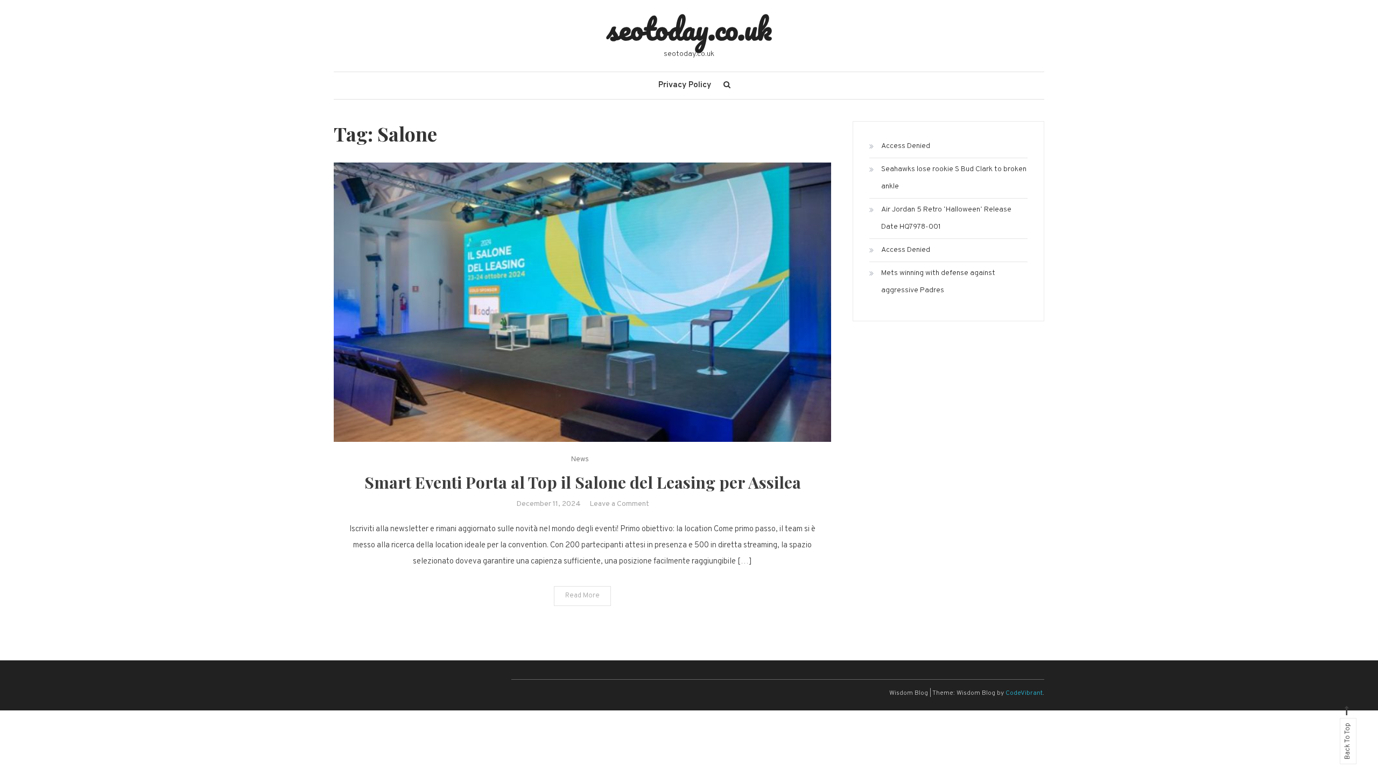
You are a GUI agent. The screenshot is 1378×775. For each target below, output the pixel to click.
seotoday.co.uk (689, 28)
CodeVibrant (1024, 693)
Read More (582, 595)
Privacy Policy (684, 85)
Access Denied (905, 146)
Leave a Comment (619, 504)
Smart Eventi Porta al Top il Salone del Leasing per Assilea (582, 482)
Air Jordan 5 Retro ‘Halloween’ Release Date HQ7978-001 (946, 218)
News (580, 459)
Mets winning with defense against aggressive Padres (938, 282)
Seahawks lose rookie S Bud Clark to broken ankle (954, 178)
